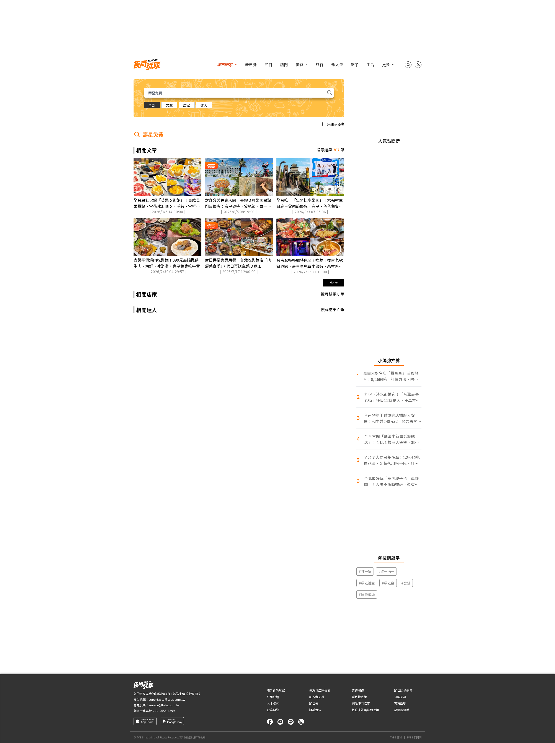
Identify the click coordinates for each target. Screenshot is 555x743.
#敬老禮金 (367, 583)
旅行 (319, 64)
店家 (186, 105)
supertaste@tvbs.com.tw (167, 699)
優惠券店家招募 (319, 690)
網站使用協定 (361, 703)
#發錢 (405, 583)
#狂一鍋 (365, 571)
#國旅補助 (367, 594)
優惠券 (251, 64)
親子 (355, 64)
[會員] (418, 64)
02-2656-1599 (165, 711)
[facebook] (270, 721)
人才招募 (273, 703)
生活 (370, 64)
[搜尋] (408, 64)
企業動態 (273, 710)
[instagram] (301, 721)
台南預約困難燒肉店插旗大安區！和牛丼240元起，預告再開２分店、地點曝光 (392, 418)
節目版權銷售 (403, 690)
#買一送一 (386, 571)
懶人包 (337, 64)
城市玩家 (225, 64)
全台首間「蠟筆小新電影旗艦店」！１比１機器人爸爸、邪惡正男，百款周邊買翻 (391, 439)
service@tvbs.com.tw (164, 705)
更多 (386, 64)
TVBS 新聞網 (414, 737)
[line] (290, 721)
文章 (169, 105)
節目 (268, 64)
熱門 (284, 64)
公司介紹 (273, 697)
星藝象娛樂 (401, 710)
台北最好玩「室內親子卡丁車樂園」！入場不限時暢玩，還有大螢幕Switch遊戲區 (391, 481)
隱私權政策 (359, 697)
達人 (204, 105)
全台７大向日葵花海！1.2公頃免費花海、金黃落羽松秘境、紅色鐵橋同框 (392, 460)
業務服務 (358, 690)
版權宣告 (315, 710)
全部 (152, 105)
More (334, 282)
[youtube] (280, 721)
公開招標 (400, 697)
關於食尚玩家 (276, 690)
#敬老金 (388, 583)
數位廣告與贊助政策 (365, 710)
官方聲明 (400, 703)
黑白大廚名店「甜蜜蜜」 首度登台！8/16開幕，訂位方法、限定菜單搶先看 (391, 376)
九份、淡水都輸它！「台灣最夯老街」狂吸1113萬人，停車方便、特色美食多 (391, 397)
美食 (300, 64)
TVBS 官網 (396, 737)
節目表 (313, 703)
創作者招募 (316, 697)
